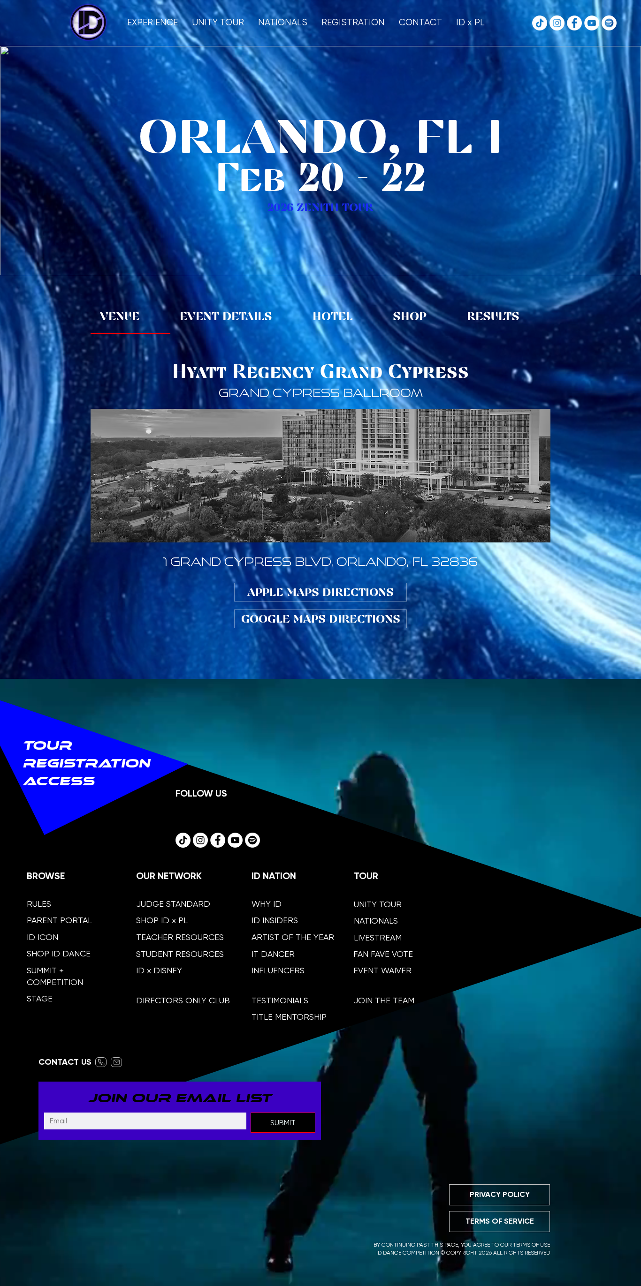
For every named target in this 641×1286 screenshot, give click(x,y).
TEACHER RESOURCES (180, 937)
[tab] (130, 317)
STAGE (40, 998)
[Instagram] (557, 22)
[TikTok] (539, 22)
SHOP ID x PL (162, 920)
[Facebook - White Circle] (574, 22)
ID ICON (42, 937)
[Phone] (101, 1062)
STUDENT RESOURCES (180, 954)
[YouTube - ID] (591, 22)
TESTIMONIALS (280, 1000)
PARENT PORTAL (59, 920)
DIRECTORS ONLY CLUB (183, 1000)
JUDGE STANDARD (173, 904)
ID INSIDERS (275, 920)
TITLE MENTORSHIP (289, 1017)
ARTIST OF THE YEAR (293, 937)
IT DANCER (273, 954)
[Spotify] (609, 22)
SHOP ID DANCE (59, 953)
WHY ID (267, 904)
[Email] (116, 1062)
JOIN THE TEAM (383, 1000)
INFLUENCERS (278, 970)
